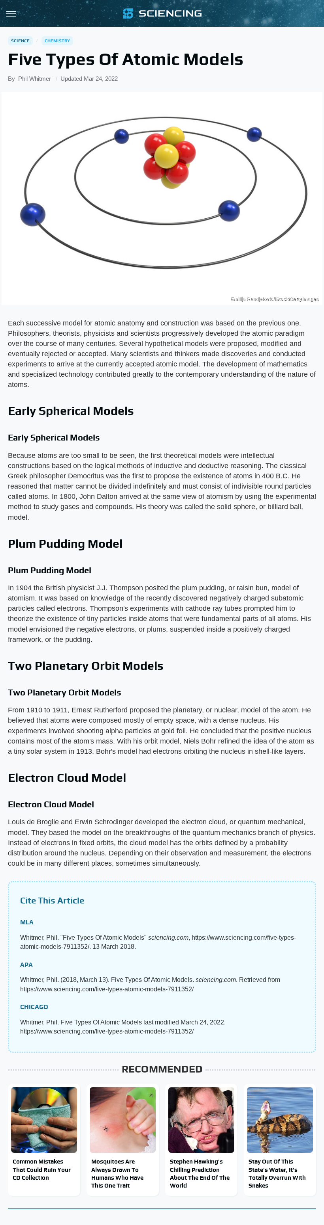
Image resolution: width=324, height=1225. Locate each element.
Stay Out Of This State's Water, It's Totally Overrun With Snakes (277, 1173)
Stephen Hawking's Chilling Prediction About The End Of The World (200, 1173)
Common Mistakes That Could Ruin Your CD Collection (42, 1169)
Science (20, 40)
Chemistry (57, 40)
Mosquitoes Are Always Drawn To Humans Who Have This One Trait (117, 1173)
